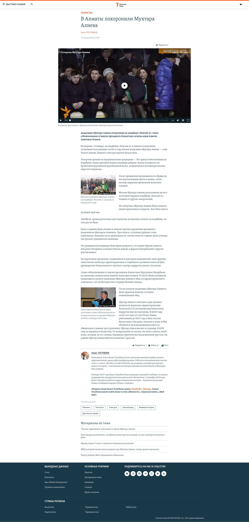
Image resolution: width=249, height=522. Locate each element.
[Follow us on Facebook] (139, 473)
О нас (47, 473)
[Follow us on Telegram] (145, 473)
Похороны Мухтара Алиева (75, 52)
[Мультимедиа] (241, 4)
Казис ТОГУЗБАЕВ (89, 33)
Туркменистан (92, 512)
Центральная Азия (93, 478)
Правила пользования (55, 487)
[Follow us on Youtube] (127, 473)
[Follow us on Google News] (157, 473)
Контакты (49, 478)
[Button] (162, 45)
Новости (88, 473)
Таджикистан (91, 507)
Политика (89, 482)
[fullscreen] (188, 120)
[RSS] (163, 473)
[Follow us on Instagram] (133, 473)
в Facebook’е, (136, 389)
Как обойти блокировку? (56, 482)
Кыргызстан (50, 512)
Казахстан (86, 13)
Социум (88, 487)
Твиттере (147, 389)
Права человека (92, 492)
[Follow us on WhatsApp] (151, 473)
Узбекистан (131, 507)
